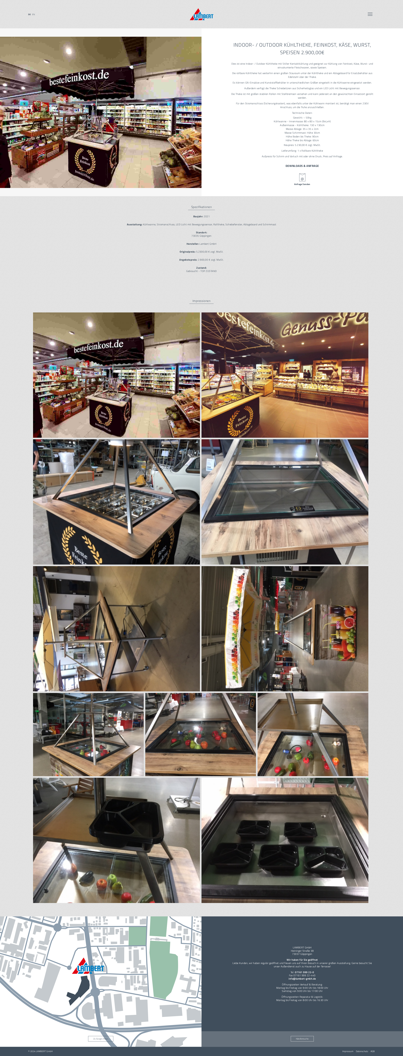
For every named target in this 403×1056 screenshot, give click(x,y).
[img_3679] (200, 734)
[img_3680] (313, 734)
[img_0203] (116, 502)
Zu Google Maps (100, 1038)
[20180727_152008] (116, 375)
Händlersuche (302, 1038)
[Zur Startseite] (201, 14)
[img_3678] (88, 734)
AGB (373, 1051)
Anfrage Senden (302, 184)
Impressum (348, 1051)
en (33, 14)
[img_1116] (116, 628)
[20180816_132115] (285, 375)
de (29, 14)
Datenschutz (362, 1051)
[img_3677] (285, 628)
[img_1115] (285, 502)
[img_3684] (285, 840)
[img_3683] (116, 840)
